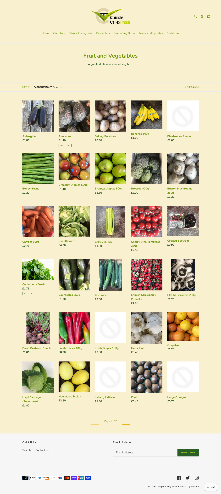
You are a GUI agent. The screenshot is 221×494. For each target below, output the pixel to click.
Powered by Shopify (188, 486)
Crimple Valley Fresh (167, 486)
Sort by (26, 87)
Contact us (42, 450)
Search (26, 450)
